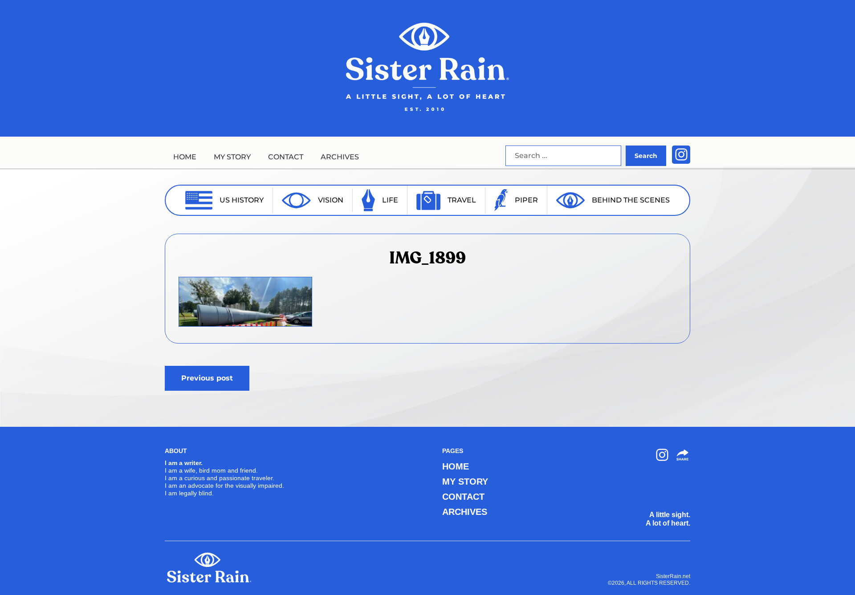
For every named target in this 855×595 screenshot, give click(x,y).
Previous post (207, 378)
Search (646, 156)
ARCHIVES (340, 157)
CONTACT (285, 157)
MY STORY (232, 157)
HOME (184, 157)
